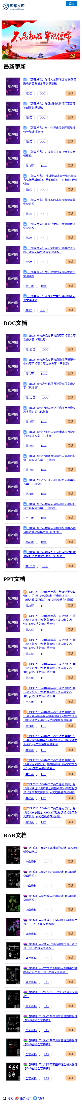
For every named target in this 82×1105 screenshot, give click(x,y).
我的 (41, 1098)
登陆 (71, 3)
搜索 (10, 1098)
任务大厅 (25, 1098)
